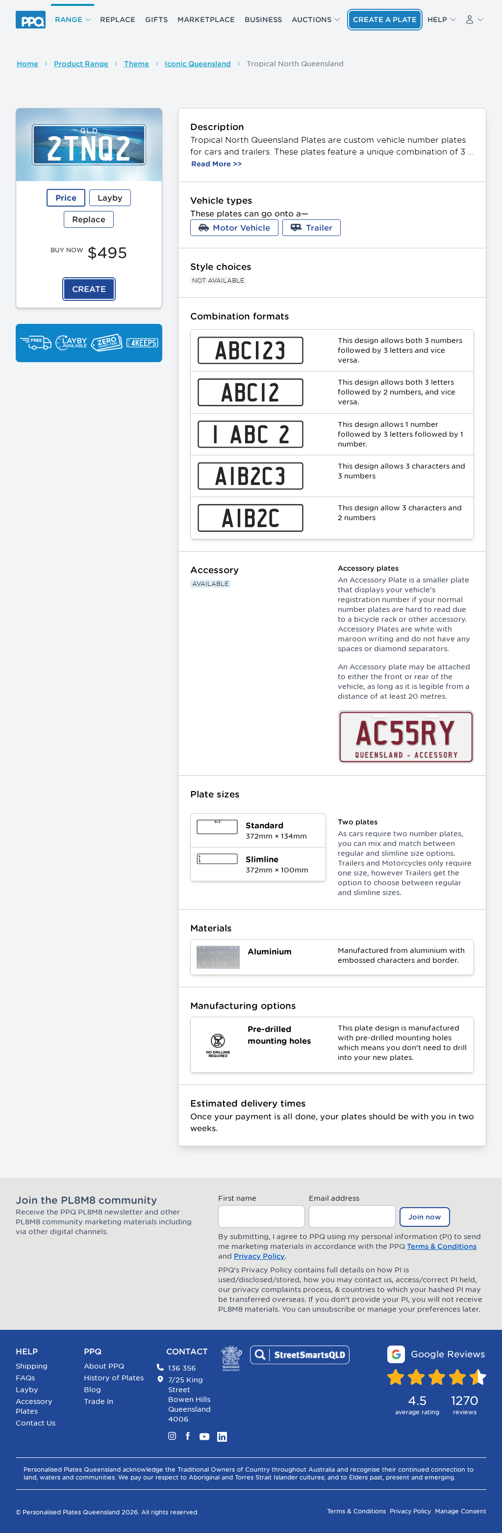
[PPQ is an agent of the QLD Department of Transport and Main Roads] (231, 1359)
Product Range (81, 63)
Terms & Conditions (442, 1246)
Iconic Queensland (198, 63)
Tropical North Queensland (295, 63)
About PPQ (104, 1366)
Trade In (98, 1401)
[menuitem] (72, 19)
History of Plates (114, 1377)
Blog (92, 1389)
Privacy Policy (259, 1256)
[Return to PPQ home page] (31, 19)
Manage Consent (460, 1511)
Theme (136, 63)
